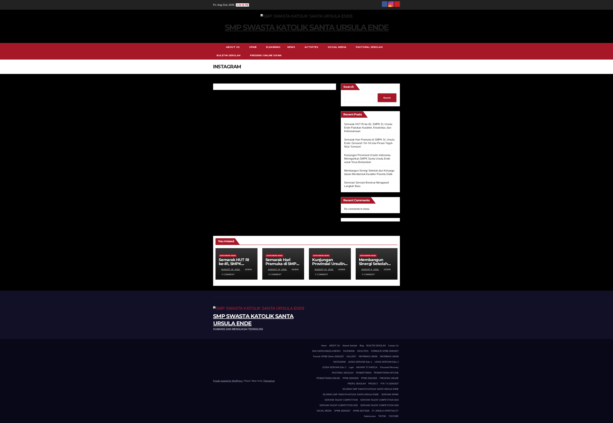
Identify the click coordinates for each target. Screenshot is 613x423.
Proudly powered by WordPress (228, 381)
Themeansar (269, 381)
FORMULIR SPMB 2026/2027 (385, 351)
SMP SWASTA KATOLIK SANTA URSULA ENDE (306, 27)
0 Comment (228, 274)
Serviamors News (228, 255)
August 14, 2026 (277, 269)
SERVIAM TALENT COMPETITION (341, 400)
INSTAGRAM (339, 362)
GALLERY (351, 356)
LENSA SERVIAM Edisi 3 (334, 367)
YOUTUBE (394, 416)
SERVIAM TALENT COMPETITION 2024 (379, 400)
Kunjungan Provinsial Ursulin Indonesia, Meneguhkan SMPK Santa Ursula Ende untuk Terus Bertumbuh (367, 159)
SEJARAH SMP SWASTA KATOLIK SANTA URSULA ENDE (370, 389)
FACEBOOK (349, 351)
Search (348, 87)
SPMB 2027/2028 (361, 411)
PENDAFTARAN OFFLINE (386, 373)
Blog (362, 345)
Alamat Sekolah (349, 345)
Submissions (370, 416)
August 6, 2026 (370, 269)
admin (248, 269)
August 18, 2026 (230, 269)
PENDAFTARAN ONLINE (328, 378)
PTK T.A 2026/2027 (390, 383)
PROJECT (373, 383)
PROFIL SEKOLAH (357, 383)
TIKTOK (382, 416)
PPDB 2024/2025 (351, 378)
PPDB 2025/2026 (369, 378)
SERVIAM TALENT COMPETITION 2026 (379, 405)
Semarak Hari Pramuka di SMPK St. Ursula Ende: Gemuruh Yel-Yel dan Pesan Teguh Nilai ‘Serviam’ (369, 143)
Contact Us (393, 345)
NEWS (291, 47)
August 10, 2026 (324, 269)
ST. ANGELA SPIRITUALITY (385, 411)
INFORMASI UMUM (368, 356)
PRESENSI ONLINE (389, 378)
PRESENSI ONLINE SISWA (266, 55)
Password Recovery (389, 367)
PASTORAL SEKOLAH (369, 47)
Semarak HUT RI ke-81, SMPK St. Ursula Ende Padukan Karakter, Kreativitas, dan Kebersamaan (368, 128)
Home (324, 345)
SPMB (253, 47)
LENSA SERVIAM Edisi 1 (360, 362)
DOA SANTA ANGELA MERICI (326, 351)
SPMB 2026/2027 (342, 411)
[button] (398, 51)
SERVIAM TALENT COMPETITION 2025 (338, 405)
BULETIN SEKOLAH (229, 55)
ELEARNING (273, 47)
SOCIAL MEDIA (337, 47)
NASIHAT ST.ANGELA (367, 367)
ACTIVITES (312, 47)
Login (351, 367)
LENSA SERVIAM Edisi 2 (387, 362)
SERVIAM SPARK (390, 394)
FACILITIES (362, 351)
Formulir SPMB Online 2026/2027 (328, 356)
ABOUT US (233, 47)
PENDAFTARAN (363, 373)
